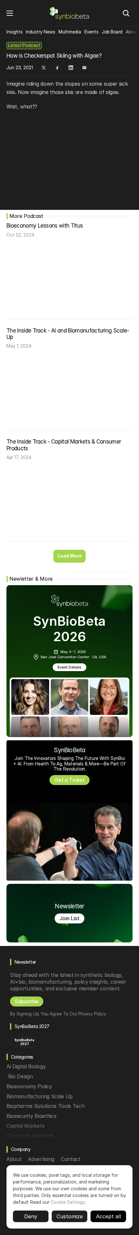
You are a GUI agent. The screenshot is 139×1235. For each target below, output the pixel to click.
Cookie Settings (68, 1202)
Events (91, 31)
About (132, 31)
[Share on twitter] (43, 67)
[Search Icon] (126, 13)
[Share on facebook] (57, 67)
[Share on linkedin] (71, 67)
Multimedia (70, 31)
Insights (14, 31)
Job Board (112, 31)
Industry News (40, 31)
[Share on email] (84, 67)
